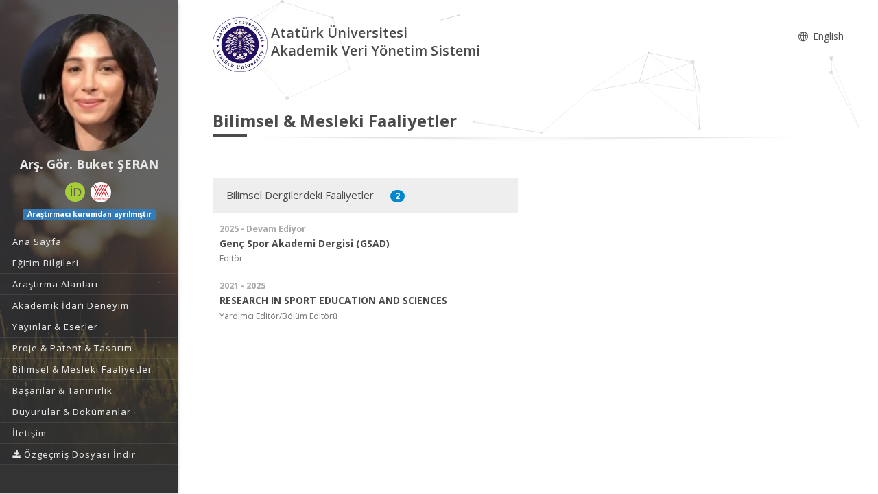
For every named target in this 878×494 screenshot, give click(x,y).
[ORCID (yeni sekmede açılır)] (75, 192)
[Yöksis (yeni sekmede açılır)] (101, 192)
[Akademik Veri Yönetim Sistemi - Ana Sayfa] (242, 43)
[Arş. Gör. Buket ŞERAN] (89, 82)
